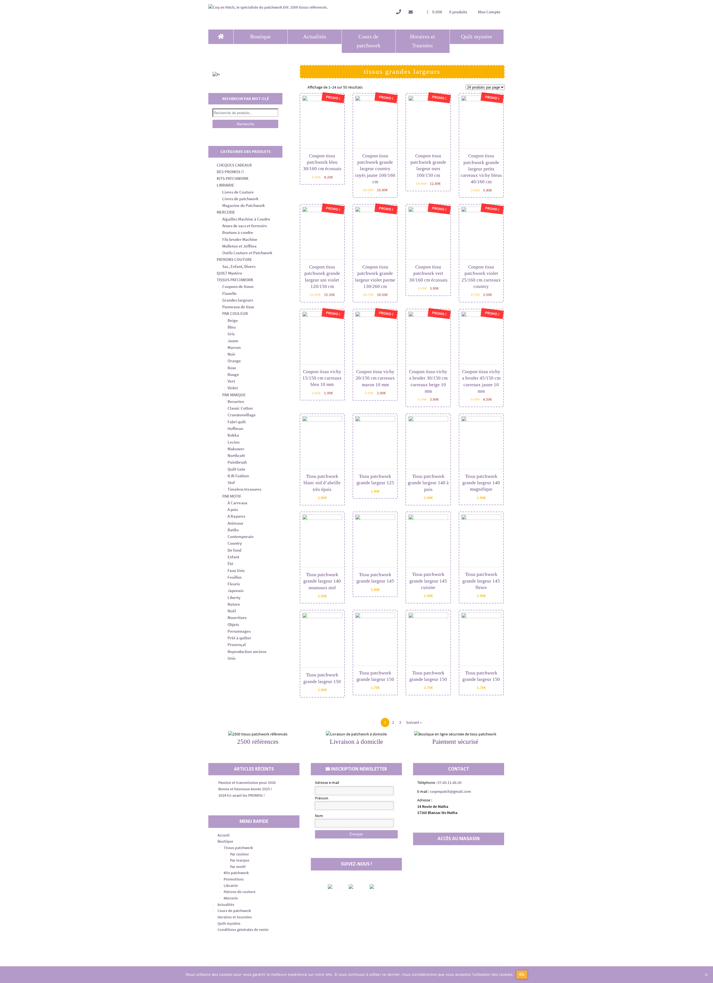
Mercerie (231, 898)
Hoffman (235, 428)
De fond (234, 550)
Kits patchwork (236, 872)
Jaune (233, 340)
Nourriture (237, 617)
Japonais (235, 590)
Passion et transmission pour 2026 (247, 782)
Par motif (237, 866)
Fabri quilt (237, 421)
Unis (231, 658)
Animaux (235, 523)
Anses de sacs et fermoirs (244, 225)
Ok (521, 974)
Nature (234, 604)
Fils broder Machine (239, 239)
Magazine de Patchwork (243, 205)
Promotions (234, 879)
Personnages (239, 631)
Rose (232, 367)
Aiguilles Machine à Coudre (246, 219)
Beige (233, 320)
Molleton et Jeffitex (239, 246)
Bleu (232, 327)
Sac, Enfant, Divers (238, 266)
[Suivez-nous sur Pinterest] (376, 887)
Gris (231, 333)
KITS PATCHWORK (232, 178)
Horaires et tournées (235, 917)
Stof (231, 482)
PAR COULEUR (235, 313)
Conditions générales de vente (243, 929)
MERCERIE (226, 212)
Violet (233, 387)
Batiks (233, 529)
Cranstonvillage (242, 414)
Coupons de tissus (237, 286)
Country (235, 543)
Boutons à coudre (237, 232)
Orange (234, 360)
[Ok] (706, 974)
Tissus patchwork (238, 847)
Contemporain (240, 536)
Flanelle (229, 293)
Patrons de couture (239, 891)
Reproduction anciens (247, 651)
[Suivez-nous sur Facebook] (334, 887)
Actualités (314, 37)
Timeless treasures (244, 489)
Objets (233, 624)
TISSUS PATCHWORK (235, 279)
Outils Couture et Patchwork (247, 252)
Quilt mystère (476, 37)
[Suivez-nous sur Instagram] (355, 887)
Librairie (231, 885)
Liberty (234, 597)
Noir (231, 354)
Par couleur (239, 854)
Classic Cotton (240, 408)
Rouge (233, 374)
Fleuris (234, 583)
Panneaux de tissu (238, 306)
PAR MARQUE (234, 394)
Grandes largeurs (237, 300)
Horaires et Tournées (422, 41)
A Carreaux (237, 502)
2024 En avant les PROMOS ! (241, 795)
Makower (236, 448)
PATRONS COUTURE (234, 259)
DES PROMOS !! (230, 171)
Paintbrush (237, 462)
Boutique (260, 37)
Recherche (245, 124)
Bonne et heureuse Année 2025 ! (245, 788)
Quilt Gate (236, 469)
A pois (233, 509)
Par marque (239, 860)
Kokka (233, 435)
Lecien (234, 442)
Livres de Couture (238, 192)
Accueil (223, 835)
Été (230, 563)
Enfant (233, 556)
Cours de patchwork (368, 41)
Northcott (236, 455)
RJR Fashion (238, 475)
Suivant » (414, 722)
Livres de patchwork (240, 198)
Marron (234, 347)
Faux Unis (236, 570)
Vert (231, 381)
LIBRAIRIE (225, 185)
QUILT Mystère (229, 273)
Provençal (237, 644)
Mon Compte (489, 11)
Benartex (236, 401)
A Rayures (236, 516)
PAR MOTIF (231, 496)
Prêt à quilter (239, 637)
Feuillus (234, 577)
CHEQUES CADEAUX (234, 165)
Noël (232, 610)
